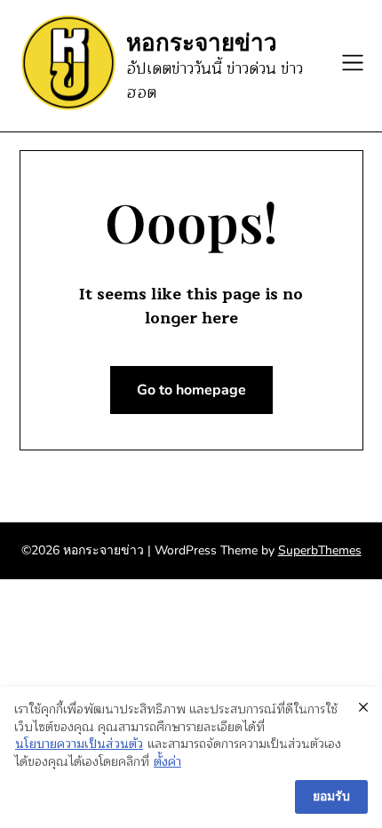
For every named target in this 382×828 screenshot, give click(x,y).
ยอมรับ (331, 796)
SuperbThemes (320, 550)
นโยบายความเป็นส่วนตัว (79, 744)
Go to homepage (191, 390)
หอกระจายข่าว (201, 42)
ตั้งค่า (167, 762)
